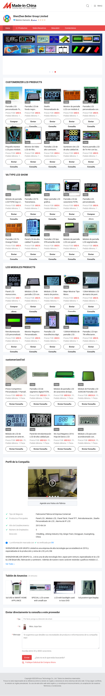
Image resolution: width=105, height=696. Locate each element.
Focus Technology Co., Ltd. (47, 678)
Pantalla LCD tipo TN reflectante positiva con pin (90, 334)
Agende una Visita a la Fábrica (52, 503)
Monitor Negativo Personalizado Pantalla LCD (32, 334)
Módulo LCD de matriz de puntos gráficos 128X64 (51, 294)
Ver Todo (9, 564)
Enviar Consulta (33, 122)
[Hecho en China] (20, 5)
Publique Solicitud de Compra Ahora (39, 662)
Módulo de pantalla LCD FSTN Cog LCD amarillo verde (13, 202)
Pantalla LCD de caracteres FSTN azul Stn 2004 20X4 (71, 202)
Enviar (27, 657)
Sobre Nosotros (39, 28)
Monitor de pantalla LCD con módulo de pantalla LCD (71, 109)
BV (52, 542)
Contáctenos (70, 28)
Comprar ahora (14, 122)
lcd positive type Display (88, 597)
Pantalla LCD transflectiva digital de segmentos (52, 334)
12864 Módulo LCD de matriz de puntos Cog (91, 294)
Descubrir (55, 28)
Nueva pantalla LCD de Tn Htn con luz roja (91, 149)
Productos (22, 28)
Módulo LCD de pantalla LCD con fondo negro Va (32, 294)
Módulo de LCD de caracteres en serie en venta (14, 436)
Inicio (7, 28)
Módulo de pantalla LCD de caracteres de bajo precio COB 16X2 (64, 392)
